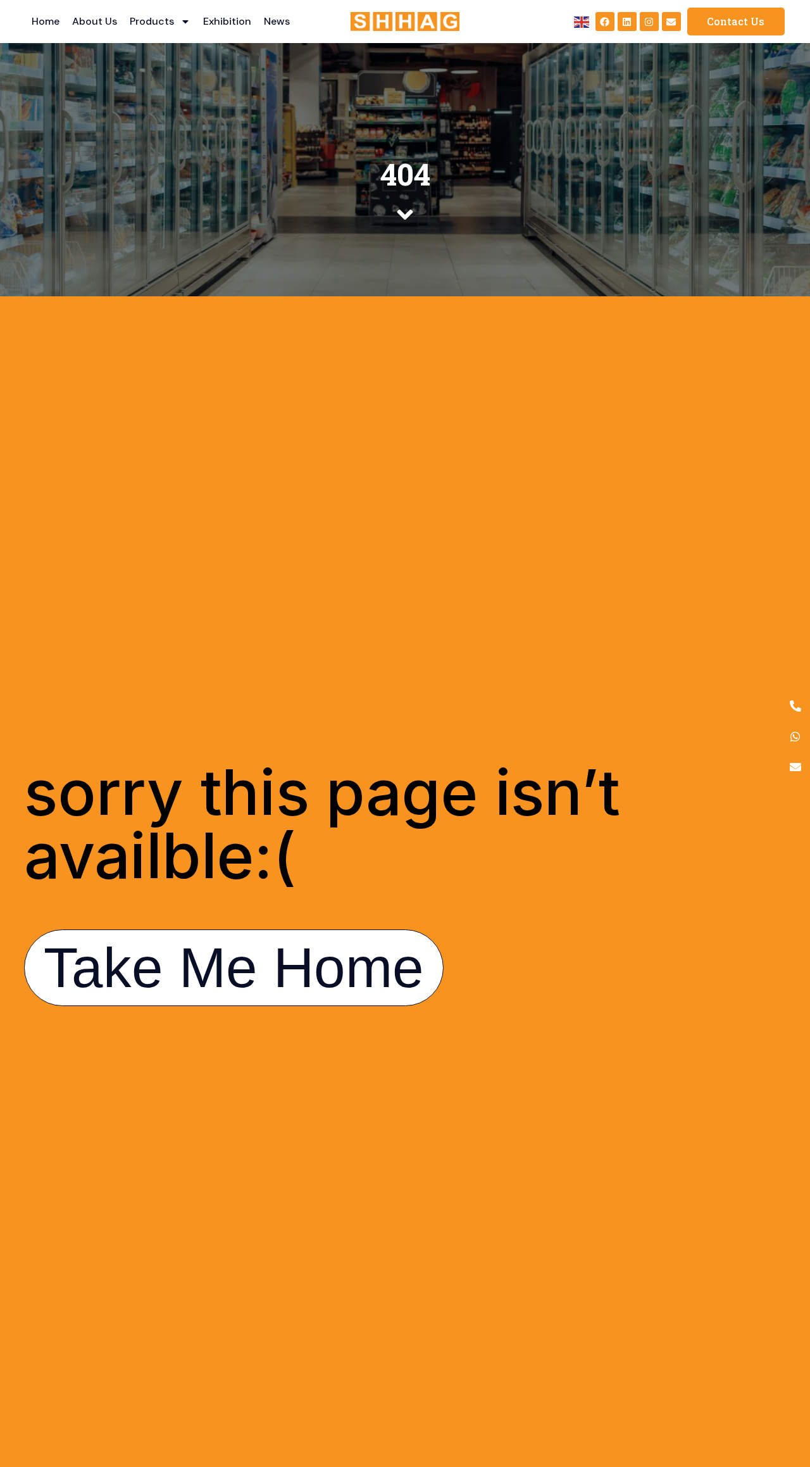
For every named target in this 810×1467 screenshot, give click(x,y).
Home (45, 21)
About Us (94, 21)
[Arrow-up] (778, 1391)
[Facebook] (604, 21)
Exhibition (227, 21)
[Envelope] (671, 21)
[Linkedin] (627, 21)
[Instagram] (649, 21)
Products (152, 21)
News (277, 21)
